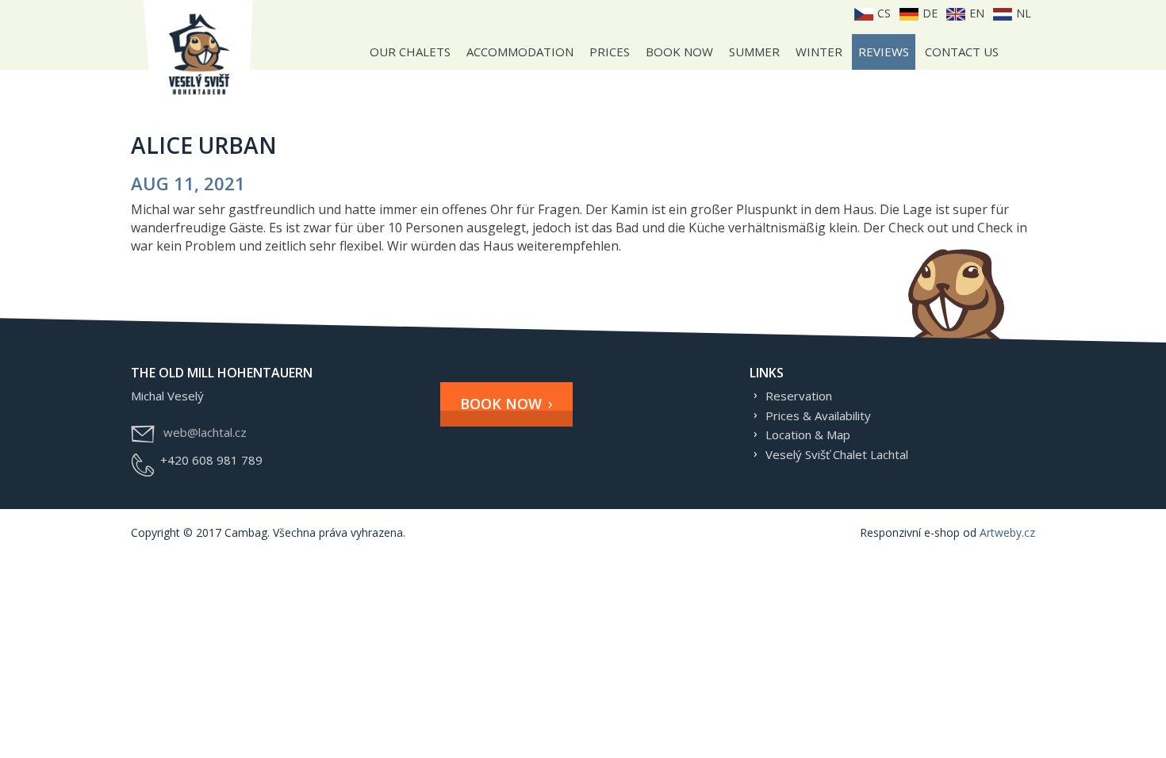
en (975, 13)
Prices (609, 51)
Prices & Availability (818, 415)
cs (882, 13)
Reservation (798, 396)
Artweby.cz (1007, 532)
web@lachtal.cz (205, 432)
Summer (754, 51)
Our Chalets (410, 51)
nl (1022, 13)
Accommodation (519, 51)
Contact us (962, 51)
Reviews (883, 51)
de (928, 13)
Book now (679, 51)
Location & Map (807, 434)
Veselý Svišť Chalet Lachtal (836, 454)
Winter (819, 51)
